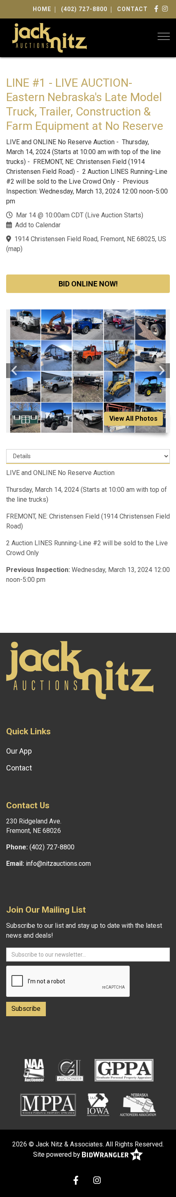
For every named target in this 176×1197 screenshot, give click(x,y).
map (14, 249)
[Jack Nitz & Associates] (49, 37)
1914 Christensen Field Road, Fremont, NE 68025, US (90, 239)
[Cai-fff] (69, 1069)
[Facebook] (156, 9)
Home (42, 9)
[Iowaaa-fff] (98, 1104)
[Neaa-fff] (137, 1104)
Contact (132, 9)
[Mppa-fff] (48, 1104)
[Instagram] (165, 9)
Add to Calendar (38, 225)
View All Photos (133, 418)
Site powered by (57, 1154)
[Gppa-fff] (124, 1069)
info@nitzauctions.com (58, 863)
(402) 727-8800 (84, 9)
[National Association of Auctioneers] (34, 1069)
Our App (19, 751)
